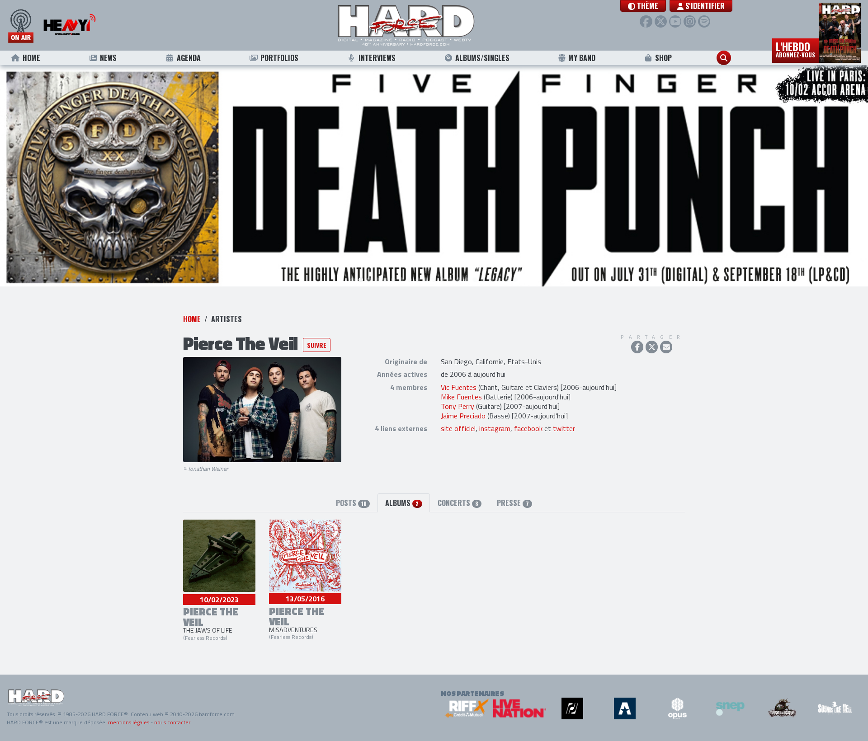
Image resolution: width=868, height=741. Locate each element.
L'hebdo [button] (795, 48)
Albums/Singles (482, 57)
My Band (581, 57)
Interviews (377, 57)
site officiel (458, 428)
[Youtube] (675, 21)
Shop (663, 57)
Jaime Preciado (463, 415)
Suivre (316, 345)
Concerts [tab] (458, 502)
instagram (494, 428)
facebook (528, 428)
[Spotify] (704, 21)
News (108, 57)
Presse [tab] (513, 502)
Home (31, 57)
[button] (643, 6)
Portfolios (279, 57)
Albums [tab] (402, 502)
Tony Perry (457, 406)
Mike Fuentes (461, 396)
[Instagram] (690, 21)
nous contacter (172, 722)
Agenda (189, 57)
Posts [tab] (351, 502)
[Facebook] (646, 21)
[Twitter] (661, 21)
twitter (564, 428)
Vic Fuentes (458, 387)
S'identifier (704, 5)
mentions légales (128, 722)
